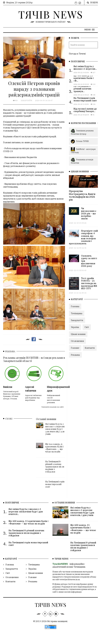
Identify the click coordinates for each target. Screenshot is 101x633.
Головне (75, 348)
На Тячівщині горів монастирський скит (54, 484)
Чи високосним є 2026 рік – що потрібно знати (88, 213)
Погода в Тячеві (77, 53)
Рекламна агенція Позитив (82, 161)
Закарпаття (26, 100)
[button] (89, 29)
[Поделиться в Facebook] (34, 339)
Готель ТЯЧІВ (82, 141)
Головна (75, 306)
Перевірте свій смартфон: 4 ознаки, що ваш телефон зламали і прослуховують (83, 237)
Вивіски (7, 386)
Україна (75, 327)
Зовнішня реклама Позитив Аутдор (82, 132)
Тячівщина (76, 313)
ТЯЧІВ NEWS (50, 14)
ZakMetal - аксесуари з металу (83, 151)
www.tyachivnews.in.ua (70, 579)
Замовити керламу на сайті (52, 407)
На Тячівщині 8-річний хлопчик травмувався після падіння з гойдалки (54, 466)
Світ (87, 327)
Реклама (75, 355)
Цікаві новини (87, 179)
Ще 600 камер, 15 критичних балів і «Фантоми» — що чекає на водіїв (54, 448)
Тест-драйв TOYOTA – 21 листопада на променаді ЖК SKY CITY (89, 283)
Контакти (90, 348)
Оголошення (77, 341)
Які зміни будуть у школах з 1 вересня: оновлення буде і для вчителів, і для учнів (55, 429)
